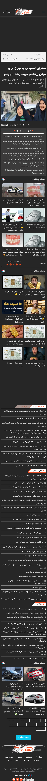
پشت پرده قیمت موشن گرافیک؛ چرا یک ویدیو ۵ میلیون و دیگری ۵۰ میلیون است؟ (23, 646)
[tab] (39, 406)
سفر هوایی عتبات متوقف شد (33, 555)
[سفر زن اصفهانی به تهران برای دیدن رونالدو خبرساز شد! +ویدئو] (23, 106)
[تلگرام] (13, 779)
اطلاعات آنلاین (23, 11)
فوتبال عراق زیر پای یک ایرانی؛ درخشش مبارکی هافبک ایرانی (23, 627)
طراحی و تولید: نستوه (21, 775)
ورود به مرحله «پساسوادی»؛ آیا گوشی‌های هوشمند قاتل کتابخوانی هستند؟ (24, 172)
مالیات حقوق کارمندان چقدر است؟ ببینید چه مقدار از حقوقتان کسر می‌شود (24, 593)
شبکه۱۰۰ (39, 757)
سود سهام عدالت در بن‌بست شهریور (31, 576)
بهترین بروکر (22, 724)
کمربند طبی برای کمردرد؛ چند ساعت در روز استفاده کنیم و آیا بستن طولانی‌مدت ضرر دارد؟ (24, 633)
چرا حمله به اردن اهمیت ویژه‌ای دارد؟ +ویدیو (28, 496)
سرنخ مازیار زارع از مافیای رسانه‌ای (32, 551)
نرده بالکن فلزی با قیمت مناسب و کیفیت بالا (28, 658)
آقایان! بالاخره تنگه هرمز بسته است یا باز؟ (29, 465)
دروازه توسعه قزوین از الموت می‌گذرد (31, 523)
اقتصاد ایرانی (32, 724)
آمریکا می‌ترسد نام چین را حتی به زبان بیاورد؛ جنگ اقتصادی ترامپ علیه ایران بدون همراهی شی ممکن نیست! (25, 157)
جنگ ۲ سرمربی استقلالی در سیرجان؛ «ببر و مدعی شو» (25, 486)
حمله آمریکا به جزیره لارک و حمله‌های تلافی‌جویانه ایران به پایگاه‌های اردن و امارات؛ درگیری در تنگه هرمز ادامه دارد (25, 431)
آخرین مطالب (37, 471)
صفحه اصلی (40, 54)
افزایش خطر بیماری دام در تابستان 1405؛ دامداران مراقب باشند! (26, 653)
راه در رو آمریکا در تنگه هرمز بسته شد (31, 514)
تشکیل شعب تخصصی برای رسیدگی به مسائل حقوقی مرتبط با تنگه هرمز (24, 566)
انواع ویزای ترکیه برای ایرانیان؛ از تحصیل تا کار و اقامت (25, 623)
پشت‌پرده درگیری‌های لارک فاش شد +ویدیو (29, 482)
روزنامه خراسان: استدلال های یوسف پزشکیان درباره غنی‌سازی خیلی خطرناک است (24, 448)
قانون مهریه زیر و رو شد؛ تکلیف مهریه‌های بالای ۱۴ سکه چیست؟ (22, 598)
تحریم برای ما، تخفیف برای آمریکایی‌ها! (30, 532)
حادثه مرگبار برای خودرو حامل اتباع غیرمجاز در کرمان (25, 560)
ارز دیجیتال (13, 724)
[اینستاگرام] (21, 779)
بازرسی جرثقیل (35, 720)
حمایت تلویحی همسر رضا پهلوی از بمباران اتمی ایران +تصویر (23, 546)
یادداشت (36, 760)
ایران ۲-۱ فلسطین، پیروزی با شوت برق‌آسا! (29, 537)
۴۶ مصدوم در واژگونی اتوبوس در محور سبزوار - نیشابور (25, 528)
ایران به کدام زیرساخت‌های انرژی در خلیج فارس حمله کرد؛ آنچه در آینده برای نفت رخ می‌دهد (24, 455)
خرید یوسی (41, 724)
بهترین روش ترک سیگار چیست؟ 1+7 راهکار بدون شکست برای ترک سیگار (24, 639)
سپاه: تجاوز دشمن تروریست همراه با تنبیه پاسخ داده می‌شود (23, 460)
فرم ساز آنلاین (25, 720)
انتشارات (26, 760)
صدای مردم (9, 757)
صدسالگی (29, 757)
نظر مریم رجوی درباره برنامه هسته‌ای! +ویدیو (28, 519)
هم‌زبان (19, 757)
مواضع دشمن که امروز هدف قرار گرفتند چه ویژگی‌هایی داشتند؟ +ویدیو (26, 582)
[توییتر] (17, 779)
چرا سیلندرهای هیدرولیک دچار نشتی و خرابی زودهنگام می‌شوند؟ (26, 618)
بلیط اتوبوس (41, 729)
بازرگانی (39, 604)
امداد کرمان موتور (13, 720)
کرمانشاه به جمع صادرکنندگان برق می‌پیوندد (28, 491)
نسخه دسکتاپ (23, 737)
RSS (9, 760)
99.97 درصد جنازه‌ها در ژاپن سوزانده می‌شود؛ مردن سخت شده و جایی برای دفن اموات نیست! (24, 164)
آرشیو (17, 760)
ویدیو (33, 54)
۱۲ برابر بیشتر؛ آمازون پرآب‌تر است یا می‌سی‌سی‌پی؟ (25, 143)
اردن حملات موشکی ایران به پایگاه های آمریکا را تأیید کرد (24, 437)
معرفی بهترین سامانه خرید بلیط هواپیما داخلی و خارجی (24, 613)
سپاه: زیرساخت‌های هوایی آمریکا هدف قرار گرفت (27, 441)
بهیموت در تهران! (37, 587)
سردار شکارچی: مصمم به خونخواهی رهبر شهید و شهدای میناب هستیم (24, 509)
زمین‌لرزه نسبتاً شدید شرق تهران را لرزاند (29, 418)
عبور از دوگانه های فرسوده (34, 572)
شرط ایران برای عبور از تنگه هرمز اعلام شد (29, 542)
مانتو (43, 720)
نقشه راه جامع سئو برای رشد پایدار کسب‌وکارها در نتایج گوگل (23, 609)
